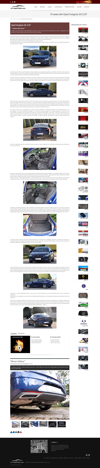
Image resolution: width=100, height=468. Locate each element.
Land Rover (85, 191)
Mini (87, 227)
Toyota (86, 352)
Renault (86, 280)
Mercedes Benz (84, 218)
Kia (87, 183)
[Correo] (18, 432)
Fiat (87, 121)
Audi (87, 50)
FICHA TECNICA (21, 333)
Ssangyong (85, 325)
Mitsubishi (85, 235)
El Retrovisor (58, 6)
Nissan (86, 244)
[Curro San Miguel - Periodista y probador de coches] (18, 7)
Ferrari (86, 112)
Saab (87, 289)
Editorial (42, 6)
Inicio (35, 6)
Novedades (65, 457)
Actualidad (60, 457)
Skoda (86, 307)
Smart (86, 316)
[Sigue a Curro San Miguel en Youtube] (12, 1)
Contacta (86, 6)
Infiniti (86, 156)
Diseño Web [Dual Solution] (15, 464)
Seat (87, 298)
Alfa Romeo (85, 33)
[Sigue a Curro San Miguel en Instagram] (10, 1)
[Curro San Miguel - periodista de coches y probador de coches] (17, 461)
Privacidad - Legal (46, 462)
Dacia (86, 94)
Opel (87, 253)
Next (67, 392)
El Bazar (79, 6)
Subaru (86, 334)
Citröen (86, 86)
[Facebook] (11, 432)
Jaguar (86, 165)
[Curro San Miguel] (14, 1)
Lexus (86, 200)
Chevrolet (85, 77)
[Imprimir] (16, 432)
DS (87, 103)
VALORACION (13, 333)
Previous (10, 425)
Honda (86, 138)
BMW (87, 68)
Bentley (86, 59)
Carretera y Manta (69, 6)
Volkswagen (85, 361)
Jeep (87, 174)
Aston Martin (84, 41)
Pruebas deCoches (54, 457)
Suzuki (86, 343)
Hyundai (86, 147)
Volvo (86, 369)
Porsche (86, 271)
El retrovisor (71, 457)
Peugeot (86, 262)
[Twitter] (14, 432)
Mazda (86, 209)
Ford (86, 130)
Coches (49, 6)
